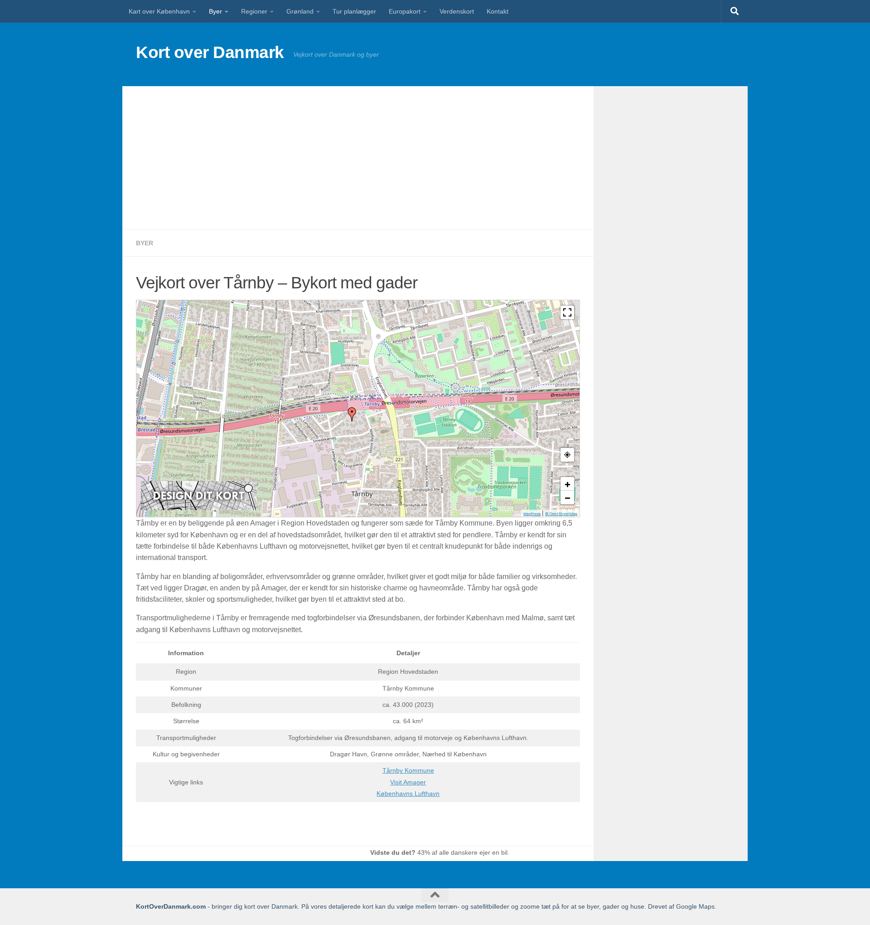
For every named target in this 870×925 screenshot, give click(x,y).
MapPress (532, 513)
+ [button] (567, 484)
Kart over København (159, 11)
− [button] (567, 497)
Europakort (404, 11)
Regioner (254, 11)
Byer (215, 11)
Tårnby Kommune (408, 770)
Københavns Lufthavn (408, 793)
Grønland (300, 11)
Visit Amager (408, 782)
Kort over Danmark (210, 52)
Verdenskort (457, 11)
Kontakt (497, 11)
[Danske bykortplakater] (199, 507)
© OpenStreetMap (561, 513)
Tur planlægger (354, 11)
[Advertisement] (358, 157)
